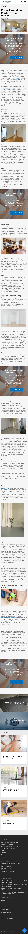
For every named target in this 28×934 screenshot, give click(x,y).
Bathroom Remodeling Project (9, 842)
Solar (2, 857)
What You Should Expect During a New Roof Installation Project (14, 881)
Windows (3, 850)
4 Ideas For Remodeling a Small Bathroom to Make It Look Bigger (13, 892)
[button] (25, 2)
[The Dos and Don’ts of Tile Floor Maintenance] (14, 782)
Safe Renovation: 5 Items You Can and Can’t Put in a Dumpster (14, 885)
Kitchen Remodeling (7, 844)
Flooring (4, 6)
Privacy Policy (5, 909)
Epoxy (3, 855)
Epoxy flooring (5, 488)
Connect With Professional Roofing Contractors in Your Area (11, 847)
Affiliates (3, 900)
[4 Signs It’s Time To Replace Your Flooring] (14, 749)
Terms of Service (6, 912)
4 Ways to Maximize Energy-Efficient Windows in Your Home (11, 889)
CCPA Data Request (7, 918)
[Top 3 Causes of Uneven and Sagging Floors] (14, 815)
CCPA (3, 915)
